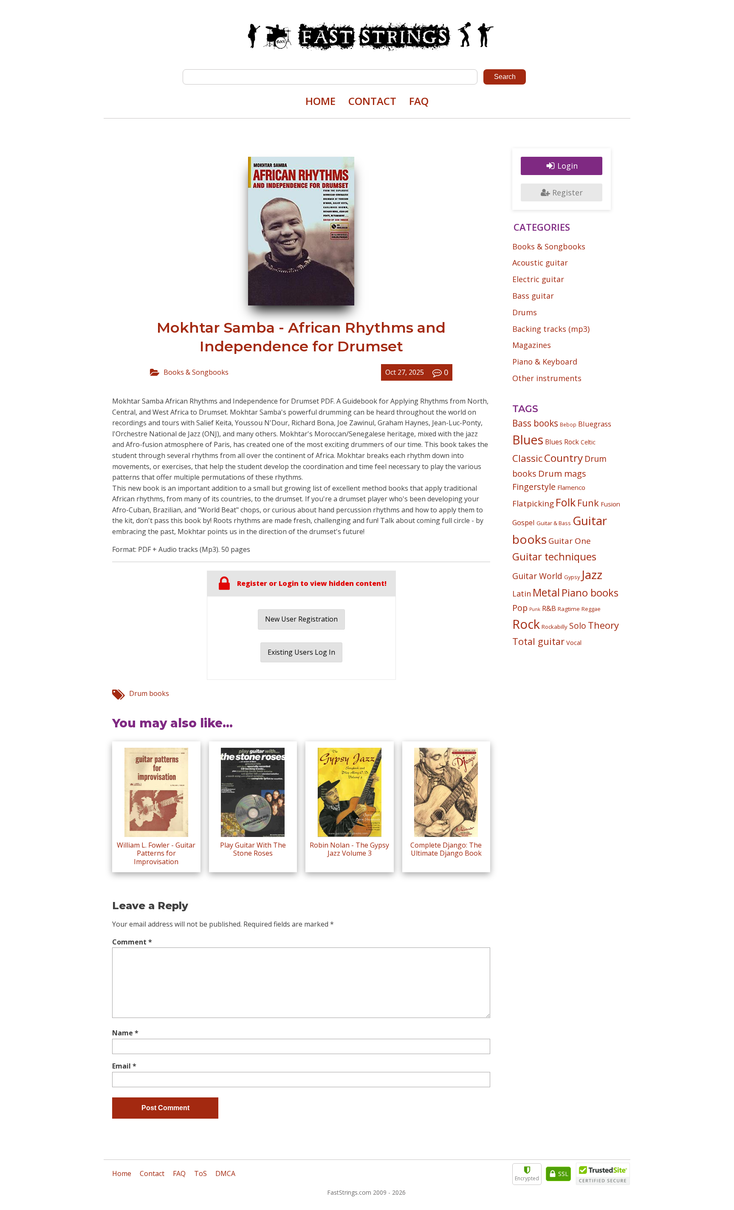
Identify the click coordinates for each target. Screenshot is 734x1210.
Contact (372, 101)
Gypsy (572, 577)
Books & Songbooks (196, 372)
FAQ (419, 101)
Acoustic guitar (540, 262)
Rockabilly (554, 626)
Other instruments (547, 378)
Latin (521, 593)
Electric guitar (538, 279)
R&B (549, 608)
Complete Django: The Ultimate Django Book (446, 849)
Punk (534, 609)
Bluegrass (594, 424)
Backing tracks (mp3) (551, 329)
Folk (566, 502)
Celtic (588, 442)
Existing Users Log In (301, 652)
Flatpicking (533, 503)
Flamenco (571, 487)
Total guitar (538, 641)
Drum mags (562, 473)
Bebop (568, 424)
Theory (603, 625)
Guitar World (537, 576)
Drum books (149, 693)
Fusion (610, 504)
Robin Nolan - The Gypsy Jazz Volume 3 (349, 849)
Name (125, 1033)
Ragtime (569, 609)
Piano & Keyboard (544, 361)
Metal (546, 592)
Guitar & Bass (553, 523)
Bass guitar (533, 296)
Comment (132, 942)
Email (124, 1066)
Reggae (591, 609)
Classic (527, 458)
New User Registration (301, 619)
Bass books (535, 423)
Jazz (592, 574)
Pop (520, 607)
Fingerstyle (534, 486)
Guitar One (569, 540)
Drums (524, 312)
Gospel (523, 522)
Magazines (531, 345)
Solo (577, 625)
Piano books (590, 592)
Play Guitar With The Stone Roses (253, 849)
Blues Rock (562, 442)
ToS (200, 1173)
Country (563, 458)
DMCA (225, 1173)
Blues (527, 440)
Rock (526, 624)
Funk (588, 503)
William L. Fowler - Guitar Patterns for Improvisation (156, 853)
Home (320, 101)
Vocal (574, 642)
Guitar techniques (554, 556)
